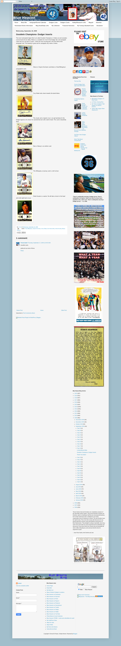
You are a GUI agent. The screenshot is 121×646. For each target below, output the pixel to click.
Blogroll (91, 22)
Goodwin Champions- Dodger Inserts (86, 452)
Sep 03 (79, 477)
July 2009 (78, 487)
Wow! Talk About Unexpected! (78, 140)
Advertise (99, 22)
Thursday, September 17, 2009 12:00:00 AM (39, 242)
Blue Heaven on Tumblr (53, 607)
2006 (75, 507)
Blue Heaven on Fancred (53, 596)
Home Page (50, 585)
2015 (75, 404)
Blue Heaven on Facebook (53, 594)
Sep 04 (79, 475)
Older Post (64, 310)
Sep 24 (79, 435)
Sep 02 (79, 479)
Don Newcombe (51, 228)
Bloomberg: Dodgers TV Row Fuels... (98, 99)
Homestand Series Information (24, 25)
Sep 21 (79, 439)
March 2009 (79, 495)
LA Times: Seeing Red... (98, 102)
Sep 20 (79, 441)
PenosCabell (24, 242)
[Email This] (18, 233)
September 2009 (80, 426)
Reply (22, 250)
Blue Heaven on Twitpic (53, 609)
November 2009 (80, 422)
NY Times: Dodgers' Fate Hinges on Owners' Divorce (98, 105)
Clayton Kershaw (36, 228)
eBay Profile (50, 624)
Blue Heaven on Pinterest (53, 603)
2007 (75, 505)
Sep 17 (79, 446)
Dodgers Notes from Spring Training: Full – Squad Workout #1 (80, 147)
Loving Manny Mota (82, 450)
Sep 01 (79, 481)
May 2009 (78, 491)
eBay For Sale (50, 622)
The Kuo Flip (77, 81)
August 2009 (79, 484)
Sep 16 (79, 448)
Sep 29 (79, 430)
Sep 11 (79, 464)
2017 (75, 400)
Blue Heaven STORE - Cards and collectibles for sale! (60, 618)
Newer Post (19, 310)
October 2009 (79, 424)
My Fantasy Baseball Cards (85, 25)
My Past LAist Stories (52, 627)
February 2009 (80, 498)
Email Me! (49, 588)
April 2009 (78, 493)
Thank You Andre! (81, 454)
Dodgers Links (53, 22)
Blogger (75, 633)
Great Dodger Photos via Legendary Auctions (84, 106)
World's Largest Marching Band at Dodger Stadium (84, 92)
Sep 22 (79, 437)
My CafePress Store (52, 620)
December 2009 (80, 419)
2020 (75, 393)
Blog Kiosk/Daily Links (42, 25)
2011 (75, 413)
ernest (20, 227)
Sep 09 (79, 468)
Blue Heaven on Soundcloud (54, 605)
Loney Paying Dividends (84, 114)
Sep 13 (79, 462)
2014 (75, 406)
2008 (75, 503)
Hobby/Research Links (79, 22)
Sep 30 (79, 428)
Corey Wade (44, 228)
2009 (75, 417)
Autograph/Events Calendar (38, 22)
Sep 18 (79, 444)
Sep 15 (79, 457)
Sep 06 (79, 473)
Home (16, 22)
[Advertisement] (41, 294)
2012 (75, 411)
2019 (75, 395)
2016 (75, 402)
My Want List (50, 590)
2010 (75, 415)
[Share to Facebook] (23, 233)
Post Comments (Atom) (29, 313)
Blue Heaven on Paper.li (53, 601)
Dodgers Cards (64, 22)
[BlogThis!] (19, 233)
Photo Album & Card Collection (55, 616)
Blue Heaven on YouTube (53, 614)
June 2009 (79, 489)
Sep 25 (79, 432)
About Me (24, 22)
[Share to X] (21, 233)
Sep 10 (79, 466)
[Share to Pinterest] (25, 233)
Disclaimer (100, 25)
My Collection (56, 25)
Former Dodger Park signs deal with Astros (79, 85)
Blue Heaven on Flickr (52, 598)
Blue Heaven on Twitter (53, 611)
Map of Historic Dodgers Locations (55, 592)
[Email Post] (18, 228)
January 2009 (79, 500)
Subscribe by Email (52, 629)
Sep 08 (79, 470)
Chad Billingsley (28, 228)
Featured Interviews (68, 25)
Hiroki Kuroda (58, 228)
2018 (75, 397)
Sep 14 (79, 459)
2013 (75, 409)
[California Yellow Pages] (99, 596)
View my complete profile (22, 585)
